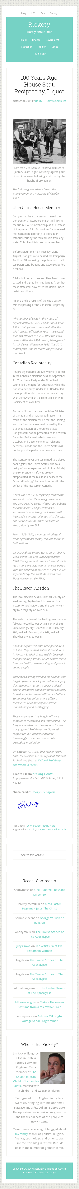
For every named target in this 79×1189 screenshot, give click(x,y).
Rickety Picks (48, 825)
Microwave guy (25, 1002)
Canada (31, 829)
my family (21, 1134)
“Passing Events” (43, 774)
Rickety (39, 24)
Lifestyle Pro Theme (43, 1168)
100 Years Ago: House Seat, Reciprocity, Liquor (39, 84)
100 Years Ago (33, 825)
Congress (41, 829)
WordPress (42, 1172)
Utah (63, 829)
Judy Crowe (23, 946)
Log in (53, 1172)
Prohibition (54, 829)
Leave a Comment (56, 101)
